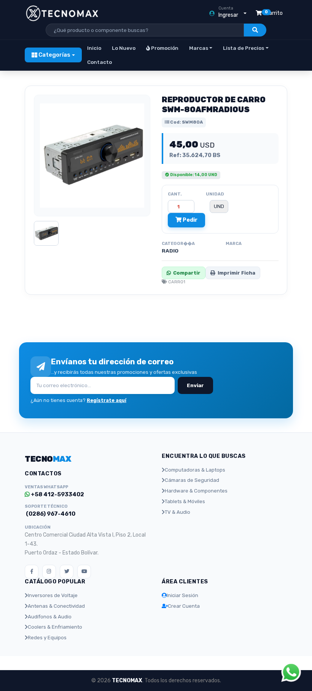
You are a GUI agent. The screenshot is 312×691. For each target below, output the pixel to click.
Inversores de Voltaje (53, 595)
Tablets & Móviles (185, 501)
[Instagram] (49, 571)
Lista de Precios (243, 48)
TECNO (48, 459)
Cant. (175, 194)
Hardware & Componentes (196, 491)
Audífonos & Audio (50, 617)
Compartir (187, 273)
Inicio (94, 48)
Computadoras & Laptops (195, 470)
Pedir (189, 220)
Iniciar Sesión (182, 595)
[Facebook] (31, 571)
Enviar (195, 385)
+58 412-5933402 (57, 494)
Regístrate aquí (106, 400)
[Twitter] (66, 571)
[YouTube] (84, 571)
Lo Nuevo (123, 48)
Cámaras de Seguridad (192, 480)
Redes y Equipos (47, 637)
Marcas (198, 48)
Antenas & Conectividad (56, 606)
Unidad (215, 194)
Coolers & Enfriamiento (55, 627)
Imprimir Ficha (236, 273)
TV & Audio (177, 512)
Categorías (53, 54)
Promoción (164, 48)
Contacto (99, 62)
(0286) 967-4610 (50, 513)
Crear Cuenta (184, 606)
